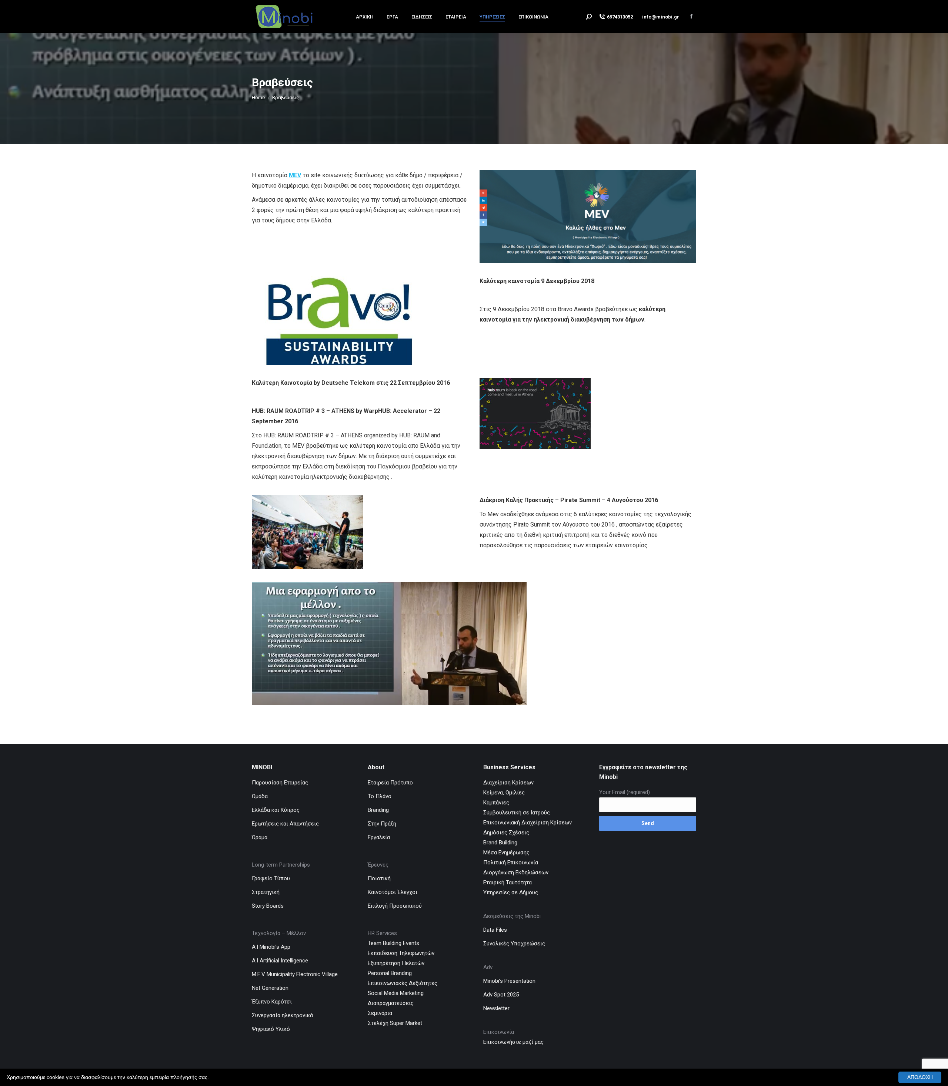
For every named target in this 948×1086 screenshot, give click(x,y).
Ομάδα (260, 796)
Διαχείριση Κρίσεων (508, 782)
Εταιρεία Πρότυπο (390, 782)
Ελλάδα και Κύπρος (276, 810)
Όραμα (259, 837)
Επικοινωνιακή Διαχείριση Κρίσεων (527, 822)
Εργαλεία (379, 837)
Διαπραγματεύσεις (391, 1003)
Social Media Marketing (396, 993)
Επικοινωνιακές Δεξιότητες (402, 983)
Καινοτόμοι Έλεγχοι (392, 892)
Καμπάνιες (496, 802)
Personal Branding (390, 973)
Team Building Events (393, 943)
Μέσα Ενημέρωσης (506, 852)
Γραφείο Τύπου (271, 878)
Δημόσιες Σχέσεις (506, 832)
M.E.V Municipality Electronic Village (295, 974)
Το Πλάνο (379, 796)
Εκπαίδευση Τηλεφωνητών (401, 953)
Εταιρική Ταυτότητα (507, 882)
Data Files (495, 930)
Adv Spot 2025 (501, 994)
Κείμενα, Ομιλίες (504, 792)
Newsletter (496, 1008)
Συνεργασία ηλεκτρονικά (282, 1015)
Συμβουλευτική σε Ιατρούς (516, 812)
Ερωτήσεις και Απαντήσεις (285, 823)
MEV (295, 175)
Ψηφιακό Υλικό (271, 1029)
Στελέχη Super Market (395, 1023)
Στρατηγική (266, 892)
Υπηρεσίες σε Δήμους (510, 892)
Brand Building (500, 842)
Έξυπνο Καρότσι (272, 1001)
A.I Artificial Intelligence (280, 960)
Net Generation (270, 988)
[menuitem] (364, 17)
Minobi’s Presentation (509, 981)
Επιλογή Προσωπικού (395, 905)
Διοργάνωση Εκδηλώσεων (515, 872)
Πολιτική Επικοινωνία (510, 862)
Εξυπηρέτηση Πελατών (396, 963)
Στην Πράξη (382, 823)
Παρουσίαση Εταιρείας (280, 782)
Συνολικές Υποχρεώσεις (514, 943)
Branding (378, 810)
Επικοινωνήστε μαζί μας (514, 1042)
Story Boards (268, 905)
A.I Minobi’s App (271, 947)
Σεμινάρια (380, 1013)
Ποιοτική (379, 878)
